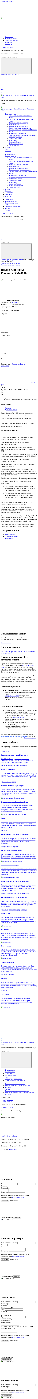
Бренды (7, 210)
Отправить (17, 1217)
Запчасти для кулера (15, 137)
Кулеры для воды (10, 114)
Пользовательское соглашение (15, 1084)
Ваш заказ (4, 1306)
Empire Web (13, 1149)
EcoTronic (15, 302)
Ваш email (4, 1186)
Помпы (11, 131)
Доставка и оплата (11, 38)
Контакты (8, 151)
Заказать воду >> (30, 738)
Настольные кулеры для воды (18, 126)
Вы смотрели (9, 538)
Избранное (8, 42)
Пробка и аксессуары (16, 144)
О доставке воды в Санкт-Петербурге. (13, 651)
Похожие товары (10, 534)
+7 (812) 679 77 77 (7, 1101)
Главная (3, 260)
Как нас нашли (6, 1315)
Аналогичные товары (13, 263)
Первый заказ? (6, 1319)
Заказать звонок (6, 1395)
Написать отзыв (6, 643)
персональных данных (18, 1197)
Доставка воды (10, 154)
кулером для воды (19, 717)
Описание (8, 408)
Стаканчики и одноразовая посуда (20, 128)
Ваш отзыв (4, 1192)
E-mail (3, 1247)
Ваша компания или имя (9, 1184)
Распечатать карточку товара (10, 265)
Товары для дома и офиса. (13, 206)
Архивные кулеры (15, 138)
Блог (6, 149)
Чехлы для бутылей (15, 142)
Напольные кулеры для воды (18, 123)
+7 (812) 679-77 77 (7, 47)
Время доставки (6, 1322)
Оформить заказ (6, 1359)
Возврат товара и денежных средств (17, 1091)
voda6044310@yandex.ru (9, 1136)
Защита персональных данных (15, 1080)
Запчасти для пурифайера (17, 133)
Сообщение (4, 1251)
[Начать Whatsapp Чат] (1, 1114)
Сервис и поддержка (11, 40)
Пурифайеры (13, 140)
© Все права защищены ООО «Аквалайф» (15, 1139)
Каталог (7, 147)
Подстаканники (14, 124)
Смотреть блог (6, 751)
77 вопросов (9, 192)
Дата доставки (5, 1321)
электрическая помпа (12, 696)
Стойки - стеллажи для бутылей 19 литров (23, 130)
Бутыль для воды (14, 145)
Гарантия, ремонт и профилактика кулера (22, 135)
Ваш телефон (5, 1188)
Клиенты (8, 196)
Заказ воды (8, 44)
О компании (9, 37)
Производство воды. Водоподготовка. (17, 1085)
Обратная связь (10, 1072)
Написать (16, 1276)
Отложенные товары (12, 536)
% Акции (8, 208)
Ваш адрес (4, 1311)
